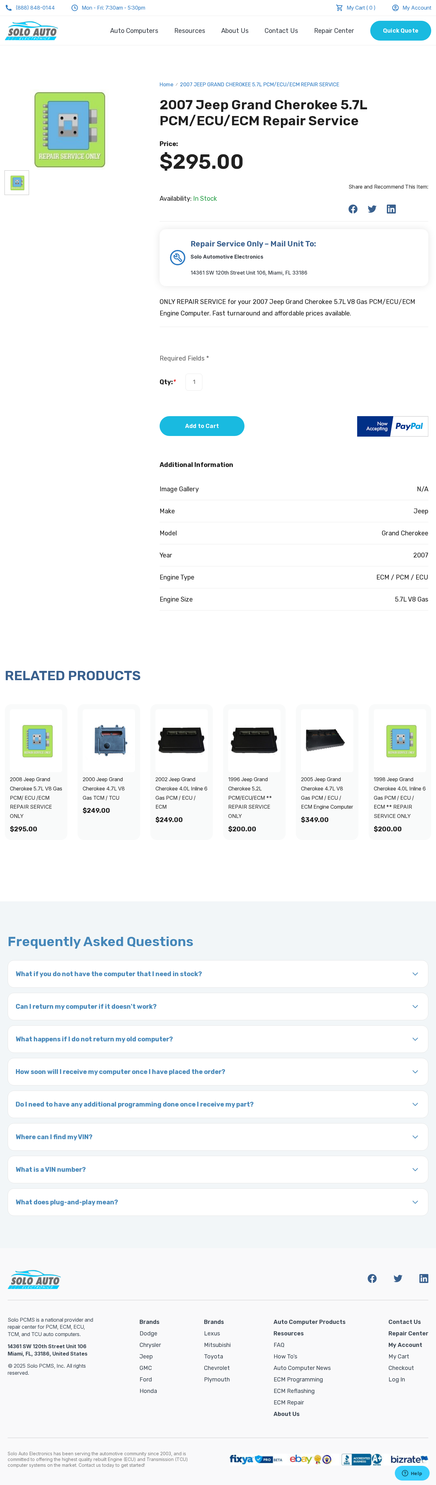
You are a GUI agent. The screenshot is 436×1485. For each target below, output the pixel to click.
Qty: (168, 382)
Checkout (401, 1368)
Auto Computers (134, 31)
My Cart (398, 1356)
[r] (16, 182)
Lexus (212, 1333)
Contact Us (281, 31)
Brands (149, 1322)
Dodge (148, 1333)
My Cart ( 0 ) (361, 7)
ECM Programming (298, 1379)
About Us (235, 31)
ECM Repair (289, 1402)
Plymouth (217, 1379)
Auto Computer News (302, 1368)
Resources (189, 31)
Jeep (146, 1356)
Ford (145, 1379)
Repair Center (334, 31)
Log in (396, 1379)
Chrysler (150, 1345)
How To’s (285, 1356)
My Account (416, 7)
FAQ (279, 1345)
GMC (145, 1368)
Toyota (213, 1356)
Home (166, 85)
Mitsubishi (217, 1345)
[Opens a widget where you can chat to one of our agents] (412, 1474)
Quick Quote (400, 30)
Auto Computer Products (310, 1322)
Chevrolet (217, 1368)
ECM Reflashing (294, 1391)
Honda (148, 1391)
